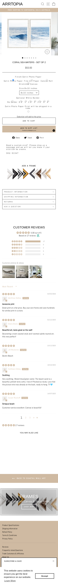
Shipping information (16, 197)
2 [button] (25, 417)
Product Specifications (10, 525)
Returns (8, 202)
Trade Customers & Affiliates (13, 553)
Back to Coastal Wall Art (31, 478)
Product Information (16, 192)
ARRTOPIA (12, 4)
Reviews (5, 547)
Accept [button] (44, 576)
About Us (5, 557)
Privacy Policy (7, 539)
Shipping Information (9, 528)
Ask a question (12, 207)
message (10, 147)
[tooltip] (54, 130)
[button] (29, 129)
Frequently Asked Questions (12, 550)
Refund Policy (7, 532)
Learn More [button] (10, 581)
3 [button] (29, 417)
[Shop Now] (29, 502)
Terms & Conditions (9, 535)
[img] (8, 294)
